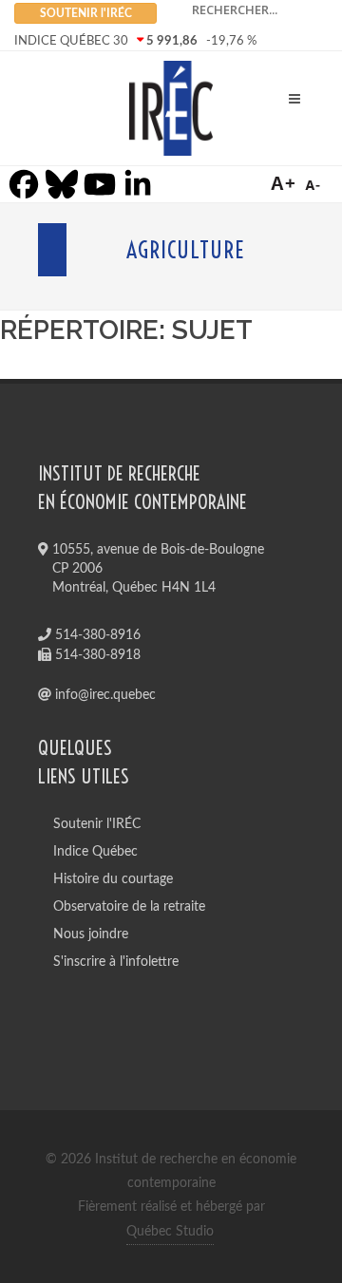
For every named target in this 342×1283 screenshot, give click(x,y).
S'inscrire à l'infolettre (116, 962)
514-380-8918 (96, 655)
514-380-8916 (96, 635)
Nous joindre (90, 934)
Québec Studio (170, 1231)
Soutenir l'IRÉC (97, 824)
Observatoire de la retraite (129, 907)
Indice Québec (95, 851)
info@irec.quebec (103, 695)
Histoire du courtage (113, 879)
